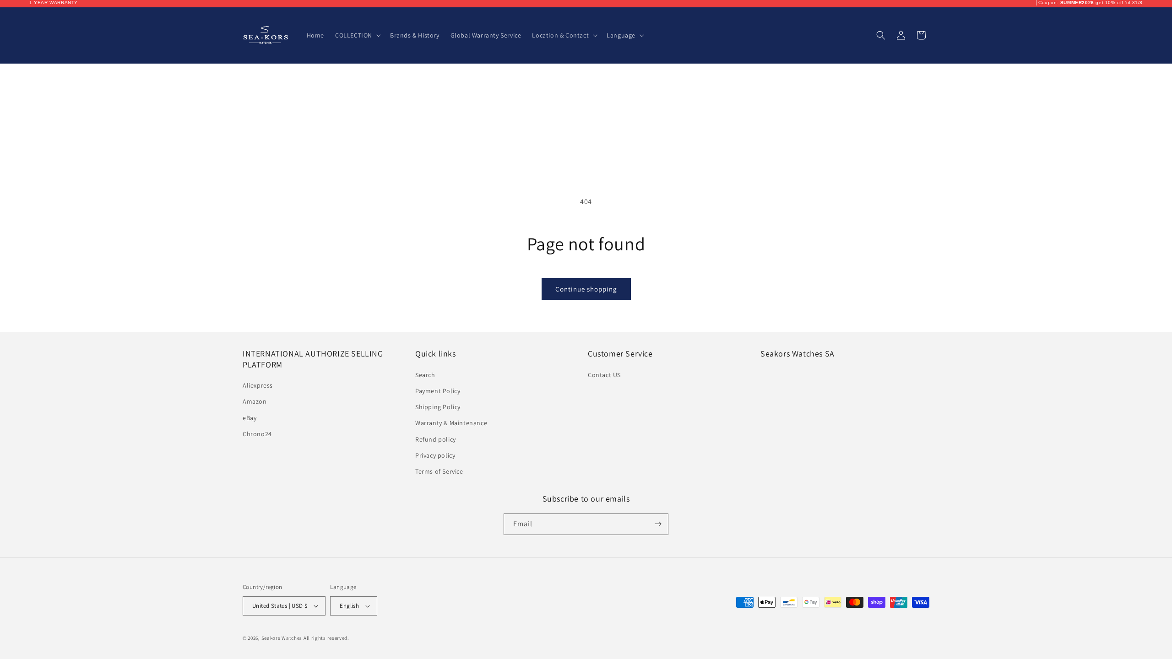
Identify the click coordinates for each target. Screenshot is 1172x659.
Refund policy (435, 439)
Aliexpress (258, 385)
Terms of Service (439, 471)
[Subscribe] (658, 524)
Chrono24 (257, 433)
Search (425, 374)
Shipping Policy (438, 407)
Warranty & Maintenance (451, 423)
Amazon (255, 401)
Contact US (604, 374)
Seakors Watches (282, 638)
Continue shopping (586, 289)
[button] (357, 35)
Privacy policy (435, 455)
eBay (249, 417)
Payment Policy (437, 391)
